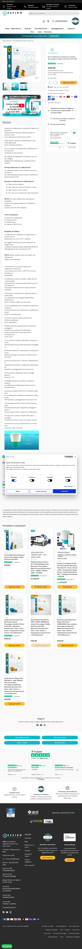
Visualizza (70, 860)
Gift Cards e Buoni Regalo (59, 933)
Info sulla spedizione (61, 926)
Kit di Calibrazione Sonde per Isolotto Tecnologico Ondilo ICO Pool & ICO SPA (23, 40)
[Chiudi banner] (75, 456)
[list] (22, 62)
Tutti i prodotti (29, 865)
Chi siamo (28, 838)
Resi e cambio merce (74, 926)
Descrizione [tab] (7, 122)
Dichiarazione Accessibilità (72, 937)
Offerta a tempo (42, 587)
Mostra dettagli (68, 486)
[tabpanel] (22, 288)
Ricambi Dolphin (60, 743)
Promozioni (48, 32)
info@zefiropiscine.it (9, 907)
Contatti (27, 851)
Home (7, 29)
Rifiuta (17, 491)
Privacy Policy (75, 930)
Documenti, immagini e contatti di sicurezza (64, 119)
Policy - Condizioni (65, 930)
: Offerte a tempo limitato (35, 36)
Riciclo (62, 937)
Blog (26, 842)
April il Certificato (47, 858)
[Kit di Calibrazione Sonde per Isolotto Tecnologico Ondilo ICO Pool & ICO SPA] (14, 540)
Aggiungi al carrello (69, 82)
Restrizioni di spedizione (52, 930)
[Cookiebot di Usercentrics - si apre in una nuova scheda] (66, 457)
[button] (48, 21)
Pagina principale (7, 40)
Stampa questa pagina (57, 124)
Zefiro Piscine (13, 926)
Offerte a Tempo (22, 743)
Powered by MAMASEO (23, 926)
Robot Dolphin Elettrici (22, 737)
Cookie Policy (47, 933)
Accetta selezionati (41, 491)
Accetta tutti (64, 491)
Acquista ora (54, 36)
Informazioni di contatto (47, 926)
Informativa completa (74, 933)
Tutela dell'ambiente (53, 937)
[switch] (32, 480)
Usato (40, 32)
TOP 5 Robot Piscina (60, 737)
